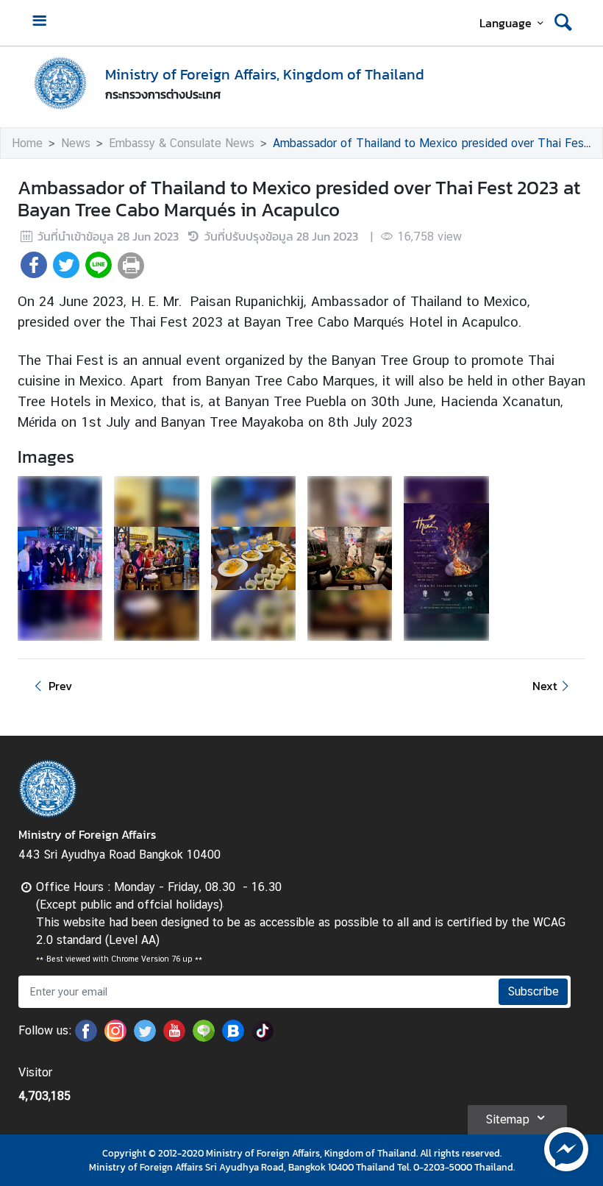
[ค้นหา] (563, 23)
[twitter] (145, 1037)
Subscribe (533, 991)
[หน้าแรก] (61, 83)
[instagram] (115, 1037)
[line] (203, 1037)
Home (27, 143)
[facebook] (86, 1037)
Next (544, 686)
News (75, 143)
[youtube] (174, 1037)
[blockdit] (233, 1037)
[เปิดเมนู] (39, 22)
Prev (60, 686)
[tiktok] (262, 1037)
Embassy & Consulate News (181, 143)
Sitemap (507, 1119)
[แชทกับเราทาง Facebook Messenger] (566, 1148)
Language (505, 23)
